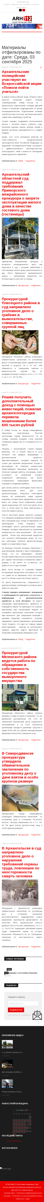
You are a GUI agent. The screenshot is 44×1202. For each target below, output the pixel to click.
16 (14, 1128)
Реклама (26, 4)
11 (19, 1124)
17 (17, 1128)
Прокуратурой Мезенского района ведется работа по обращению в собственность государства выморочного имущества (19, 667)
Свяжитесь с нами (23, 1199)
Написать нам (16, 4)
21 (27, 1128)
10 (17, 1124)
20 (25, 1128)
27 (25, 1131)
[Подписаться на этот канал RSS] (41, 68)
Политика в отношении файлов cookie (27, 1196)
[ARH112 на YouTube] (22, 26)
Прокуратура (23, 285)
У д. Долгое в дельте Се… (12, 1052)
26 (22, 1131)
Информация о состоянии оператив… (21, 973)
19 (22, 1128)
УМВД (20, 161)
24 (17, 1131)
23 (14, 1131)
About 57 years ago (14, 1141)
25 (19, 1131)
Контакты (35, 4)
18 (19, 1128)
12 (22, 1124)
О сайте (7, 4)
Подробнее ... (31, 161)
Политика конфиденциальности (29, 1193)
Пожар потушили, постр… (12, 1092)
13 (25, 1124)
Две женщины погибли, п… (12, 1072)
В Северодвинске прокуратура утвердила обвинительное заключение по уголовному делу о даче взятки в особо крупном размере (20, 767)
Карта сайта (21, 7)
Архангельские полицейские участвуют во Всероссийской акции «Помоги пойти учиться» (21, 82)
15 (30, 1124)
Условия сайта (9, 1193)
